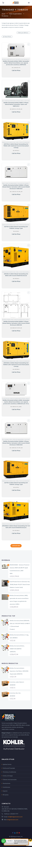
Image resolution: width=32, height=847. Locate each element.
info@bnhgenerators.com (15, 817)
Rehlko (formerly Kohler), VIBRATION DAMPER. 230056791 (17, 648)
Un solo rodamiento (24, 272)
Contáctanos (6, 787)
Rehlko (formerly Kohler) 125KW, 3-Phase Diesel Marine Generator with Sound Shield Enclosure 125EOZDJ (16, 186)
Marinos (4, 59)
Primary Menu (28, 2)
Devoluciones (6, 783)
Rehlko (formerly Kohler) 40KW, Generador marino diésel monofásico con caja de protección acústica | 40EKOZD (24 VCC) (16, 401)
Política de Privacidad (9, 768)
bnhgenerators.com (12, 819)
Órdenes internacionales (10, 779)
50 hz (13, 59)
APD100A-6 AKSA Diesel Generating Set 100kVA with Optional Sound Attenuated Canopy (16, 364)
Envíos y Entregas (8, 776)
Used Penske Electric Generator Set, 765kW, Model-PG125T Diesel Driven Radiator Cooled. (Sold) (20, 584)
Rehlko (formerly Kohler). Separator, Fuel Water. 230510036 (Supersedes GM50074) (19, 671)
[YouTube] (19, 832)
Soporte (5, 791)
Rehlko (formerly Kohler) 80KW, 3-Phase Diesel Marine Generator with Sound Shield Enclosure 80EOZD (16, 323)
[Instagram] (17, 832)
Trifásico (27, 319)
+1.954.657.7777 (13, 814)
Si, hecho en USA (27, 100)
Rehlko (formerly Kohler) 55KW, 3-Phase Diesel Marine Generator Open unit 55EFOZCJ (16, 104)
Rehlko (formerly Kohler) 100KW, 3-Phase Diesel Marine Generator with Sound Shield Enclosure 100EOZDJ (16, 443)
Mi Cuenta (5, 795)
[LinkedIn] (15, 832)
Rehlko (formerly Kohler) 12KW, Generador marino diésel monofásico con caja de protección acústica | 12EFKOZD (16, 62)
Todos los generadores (10, 100)
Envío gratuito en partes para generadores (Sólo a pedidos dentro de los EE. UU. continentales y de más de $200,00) (16, 842)
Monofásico (9, 59)
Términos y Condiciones (9, 772)
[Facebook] (12, 832)
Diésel (29, 59)
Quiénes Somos (7, 764)
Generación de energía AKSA (9, 142)
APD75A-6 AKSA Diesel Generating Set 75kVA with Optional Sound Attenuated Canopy (16, 145)
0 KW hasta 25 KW (19, 59)
